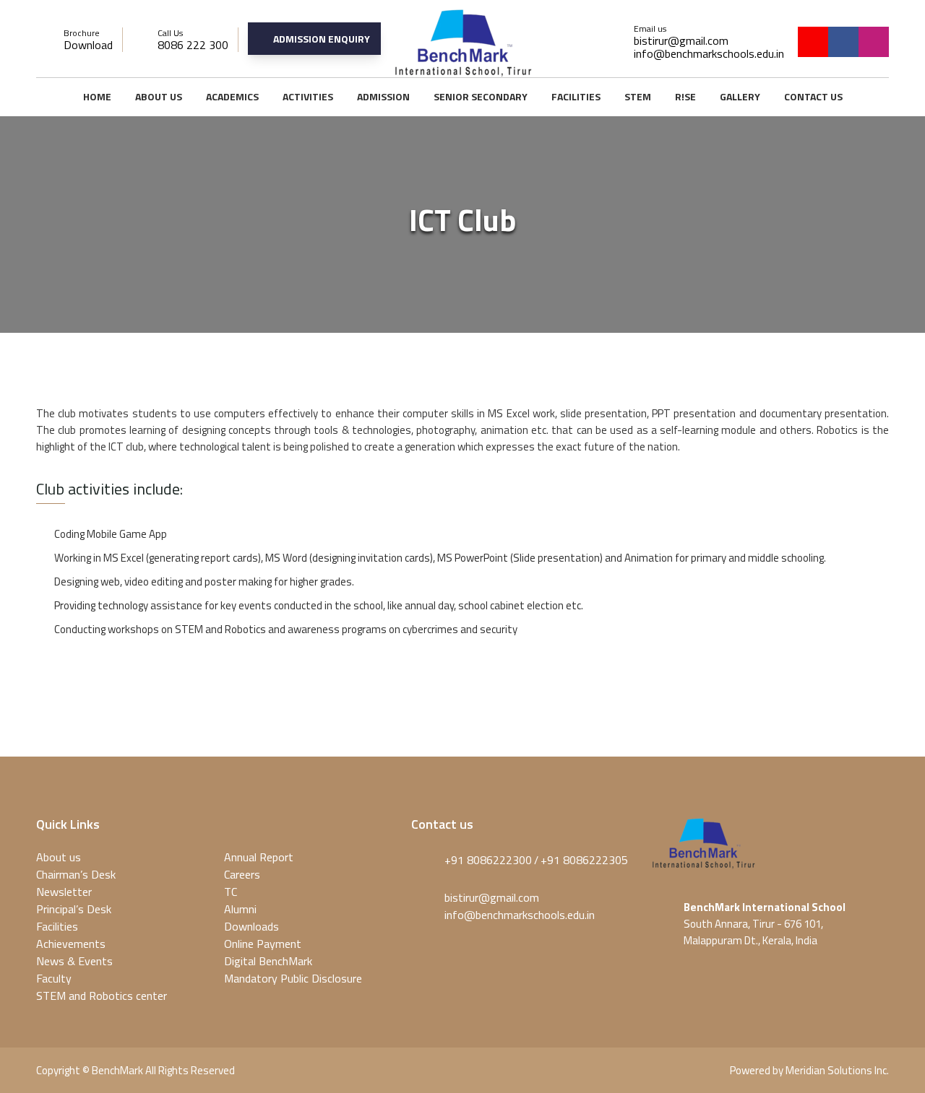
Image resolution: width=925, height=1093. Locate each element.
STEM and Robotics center (101, 995)
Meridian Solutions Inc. (837, 1070)
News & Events (74, 961)
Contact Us (813, 96)
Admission (383, 96)
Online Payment (262, 943)
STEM (637, 96)
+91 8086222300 (488, 859)
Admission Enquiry (321, 38)
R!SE (685, 96)
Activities (308, 96)
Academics (232, 96)
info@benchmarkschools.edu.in (709, 53)
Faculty (54, 978)
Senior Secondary (481, 96)
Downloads (251, 926)
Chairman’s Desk (76, 874)
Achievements (71, 943)
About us (158, 96)
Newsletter (64, 891)
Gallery (740, 96)
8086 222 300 (193, 44)
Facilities (576, 96)
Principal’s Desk (73, 909)
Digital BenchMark (268, 961)
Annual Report (258, 857)
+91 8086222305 (584, 859)
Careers (242, 874)
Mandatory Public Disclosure (293, 978)
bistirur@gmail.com (681, 40)
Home (97, 96)
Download (88, 44)
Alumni (240, 909)
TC (230, 891)
